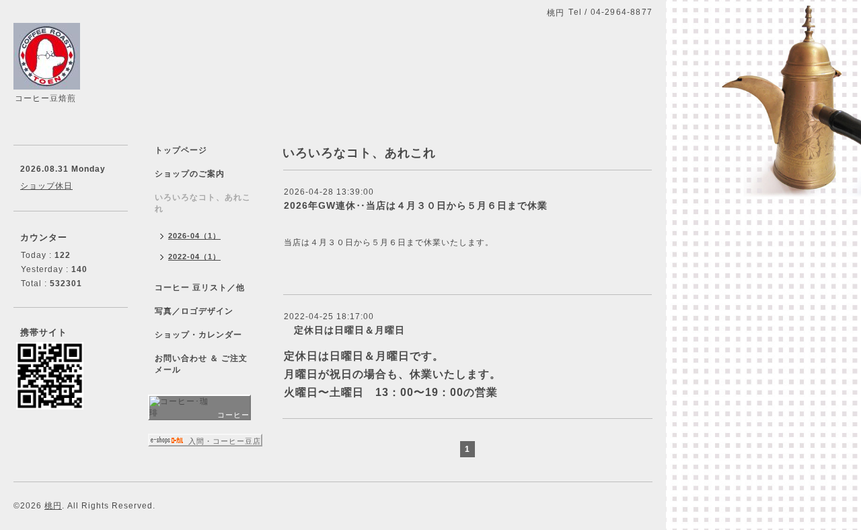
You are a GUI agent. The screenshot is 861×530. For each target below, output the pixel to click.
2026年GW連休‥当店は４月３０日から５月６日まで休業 (416, 205)
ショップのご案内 (190, 173)
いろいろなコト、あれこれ (203, 203)
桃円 (53, 505)
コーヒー (233, 415)
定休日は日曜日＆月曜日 (344, 330)
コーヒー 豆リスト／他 (200, 287)
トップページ (181, 150)
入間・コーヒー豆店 (224, 441)
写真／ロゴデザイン (194, 311)
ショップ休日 (46, 186)
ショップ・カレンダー (198, 334)
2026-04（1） (194, 236)
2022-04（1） (194, 257)
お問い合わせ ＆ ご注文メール (201, 364)
